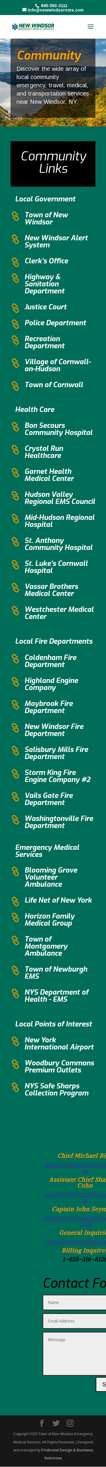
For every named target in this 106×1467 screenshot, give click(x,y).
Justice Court (45, 307)
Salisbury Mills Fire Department (56, 753)
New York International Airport (59, 1043)
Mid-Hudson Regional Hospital (59, 521)
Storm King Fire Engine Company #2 (57, 776)
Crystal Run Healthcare (43, 452)
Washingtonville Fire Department (58, 822)
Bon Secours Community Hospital (58, 429)
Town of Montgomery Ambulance (45, 946)
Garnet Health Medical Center (49, 475)
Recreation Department (44, 342)
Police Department (55, 323)
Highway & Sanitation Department (44, 284)
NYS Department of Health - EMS (56, 996)
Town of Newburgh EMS (55, 973)
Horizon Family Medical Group (49, 919)
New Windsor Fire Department (53, 730)
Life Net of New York (58, 900)
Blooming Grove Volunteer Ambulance (50, 877)
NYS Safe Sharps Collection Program (56, 1089)
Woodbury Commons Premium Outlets (59, 1066)
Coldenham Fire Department (50, 661)
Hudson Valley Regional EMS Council (59, 498)
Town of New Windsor (46, 218)
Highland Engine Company (51, 684)
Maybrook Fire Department (48, 707)
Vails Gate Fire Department (48, 799)
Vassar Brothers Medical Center (51, 590)
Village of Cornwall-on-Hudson (57, 365)
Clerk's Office (46, 261)
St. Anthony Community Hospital (58, 544)
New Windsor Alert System (56, 241)
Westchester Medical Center (59, 613)
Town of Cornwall (53, 385)
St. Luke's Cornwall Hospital (56, 567)
